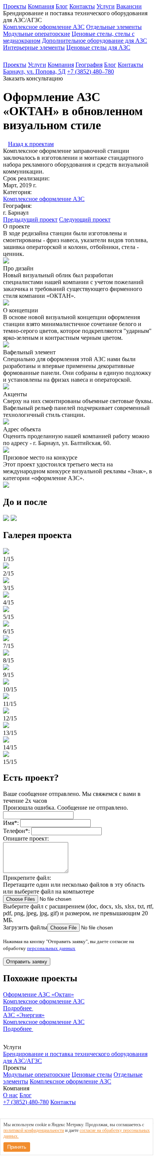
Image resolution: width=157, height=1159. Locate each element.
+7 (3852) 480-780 (26, 1102)
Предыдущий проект (30, 219)
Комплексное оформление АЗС (44, 27)
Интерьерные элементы (34, 47)
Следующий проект (85, 219)
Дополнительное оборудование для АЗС (94, 40)
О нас (10, 1095)
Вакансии (129, 6)
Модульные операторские (36, 34)
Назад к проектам (31, 144)
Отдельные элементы (114, 27)
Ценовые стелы (92, 1074)
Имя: (11, 823)
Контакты (82, 6)
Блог (62, 6)
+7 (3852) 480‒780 (90, 71)
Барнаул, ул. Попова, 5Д (34, 71)
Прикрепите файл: (27, 877)
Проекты (14, 6)
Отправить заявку (26, 961)
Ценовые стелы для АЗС (98, 47)
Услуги (105, 6)
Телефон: (16, 831)
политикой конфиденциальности (33, 1130)
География (89, 64)
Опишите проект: (26, 838)
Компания (41, 6)
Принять (16, 1147)
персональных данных (51, 948)
